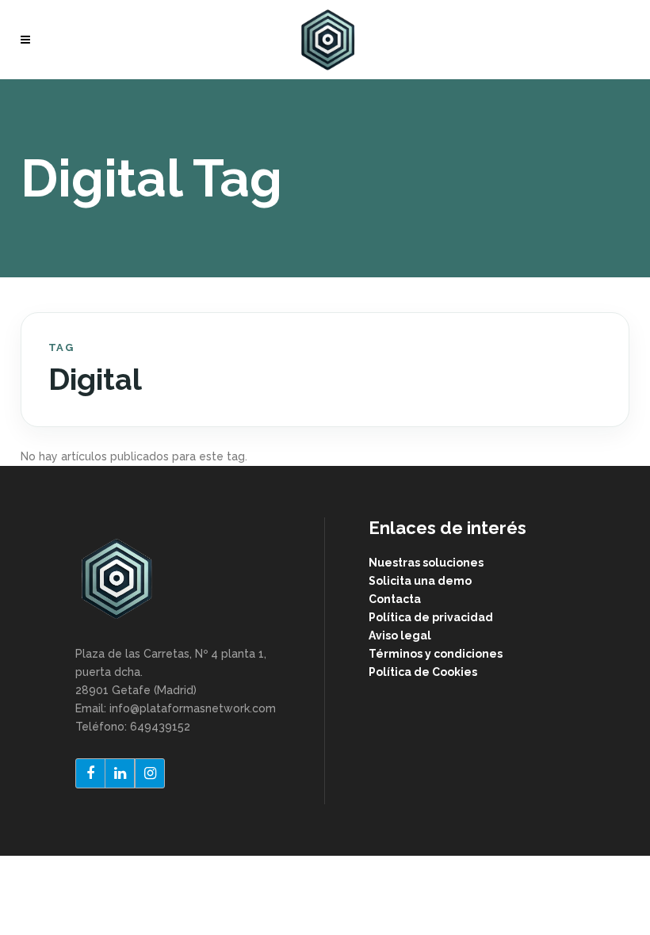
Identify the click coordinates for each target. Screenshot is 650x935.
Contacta (395, 599)
